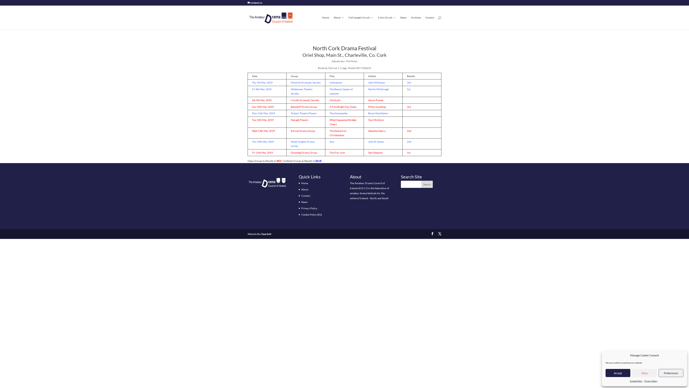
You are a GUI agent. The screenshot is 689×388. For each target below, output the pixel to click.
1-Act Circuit (385, 17)
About (337, 17)
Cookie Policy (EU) (311, 214)
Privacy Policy (650, 381)
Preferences (671, 373)
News (403, 17)
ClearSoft (266, 233)
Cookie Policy (636, 381)
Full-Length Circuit (359, 17)
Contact (429, 17)
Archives (416, 17)
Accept (618, 373)
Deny (644, 373)
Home (325, 17)
